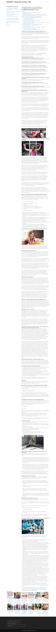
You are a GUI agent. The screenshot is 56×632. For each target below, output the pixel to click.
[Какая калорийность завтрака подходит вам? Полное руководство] (24, 598)
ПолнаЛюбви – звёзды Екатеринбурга (12, 16)
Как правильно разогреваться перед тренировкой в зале (30, 25)
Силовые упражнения (24, 588)
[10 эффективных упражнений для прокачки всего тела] (31, 598)
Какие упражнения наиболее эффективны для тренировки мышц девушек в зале (34, 14)
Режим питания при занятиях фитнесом (29, 18)
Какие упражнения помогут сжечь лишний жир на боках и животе (32, 24)
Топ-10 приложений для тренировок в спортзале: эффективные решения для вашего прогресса (12, 9)
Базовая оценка (28, 590)
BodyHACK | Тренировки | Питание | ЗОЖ (19, 2)
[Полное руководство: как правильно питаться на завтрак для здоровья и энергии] (17, 598)
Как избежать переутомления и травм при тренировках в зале (31, 20)
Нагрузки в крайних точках (35, 589)
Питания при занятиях (38, 588)
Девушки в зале (44, 587)
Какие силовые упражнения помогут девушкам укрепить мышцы (32, 16)
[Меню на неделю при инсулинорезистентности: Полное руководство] (45, 598)
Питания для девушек (31, 588)
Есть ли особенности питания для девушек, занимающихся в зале (32, 17)
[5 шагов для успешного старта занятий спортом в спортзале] (10, 598)
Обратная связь (10, 625)
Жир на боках (42, 589)
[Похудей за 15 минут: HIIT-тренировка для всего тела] (10, 609)
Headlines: (8, 24)
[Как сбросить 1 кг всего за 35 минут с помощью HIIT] (17, 609)
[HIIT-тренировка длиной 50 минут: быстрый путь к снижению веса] (24, 609)
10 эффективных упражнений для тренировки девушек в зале (31, 12)
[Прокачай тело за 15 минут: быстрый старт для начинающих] (38, 609)
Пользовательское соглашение (15, 622)
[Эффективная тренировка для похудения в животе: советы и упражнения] (45, 609)
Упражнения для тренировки (37, 587)
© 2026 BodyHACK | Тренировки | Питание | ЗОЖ (15, 620)
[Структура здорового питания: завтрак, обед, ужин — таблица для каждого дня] (38, 598)
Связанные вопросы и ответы (26, 13)
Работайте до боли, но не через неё (28, 21)
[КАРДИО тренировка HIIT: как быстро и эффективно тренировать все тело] (31, 609)
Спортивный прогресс (34, 590)
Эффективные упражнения (29, 587)
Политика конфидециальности (12, 623)
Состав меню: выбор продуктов (28, 19)
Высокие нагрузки (28, 589)
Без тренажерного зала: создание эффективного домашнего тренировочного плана (13, 22)
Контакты (9, 622)
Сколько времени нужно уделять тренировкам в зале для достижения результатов (34, 15)
